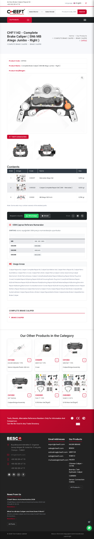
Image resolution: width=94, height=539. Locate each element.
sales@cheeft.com (56, 448)
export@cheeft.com (56, 444)
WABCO (72, 456)
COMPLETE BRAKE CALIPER (17, 44)
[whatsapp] (89, 528)
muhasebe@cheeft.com (58, 460)
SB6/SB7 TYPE (68, 363)
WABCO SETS (68, 398)
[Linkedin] (9, 475)
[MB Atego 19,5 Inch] (21, 197)
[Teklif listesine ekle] (29, 360)
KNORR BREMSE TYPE (15, 363)
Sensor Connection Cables (76, 480)
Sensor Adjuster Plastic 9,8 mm (18, 367)
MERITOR (72, 452)
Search (82, 12)
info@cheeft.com (18, 455)
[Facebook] (23, 475)
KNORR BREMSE (74, 444)
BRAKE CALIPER (35, 44)
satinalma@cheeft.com (58, 452)
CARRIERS (72, 476)
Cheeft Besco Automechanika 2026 (21, 499)
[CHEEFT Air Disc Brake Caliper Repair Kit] (16, 11)
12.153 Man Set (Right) (42, 402)
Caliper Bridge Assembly (71, 367)
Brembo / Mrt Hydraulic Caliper (75, 470)
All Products (75, 487)
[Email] (78, 216)
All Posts (12, 524)
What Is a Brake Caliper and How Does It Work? (25, 511)
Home (71, 36)
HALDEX (72, 459)
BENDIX (71, 448)
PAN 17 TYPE (39, 398)
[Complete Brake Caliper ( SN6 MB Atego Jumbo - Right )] (82, 78)
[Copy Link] (82, 216)
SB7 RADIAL (12, 398)
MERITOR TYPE (40, 363)
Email (46, 216)
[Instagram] (14, 475)
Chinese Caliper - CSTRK (76, 464)
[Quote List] (86, 3)
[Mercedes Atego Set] (21, 178)
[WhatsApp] (73, 216)
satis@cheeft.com (55, 456)
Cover (37, 367)
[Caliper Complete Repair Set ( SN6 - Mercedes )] (21, 187)
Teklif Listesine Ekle (18, 137)
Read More (11, 507)
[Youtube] (19, 475)
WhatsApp (33, 216)
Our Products (81, 36)
